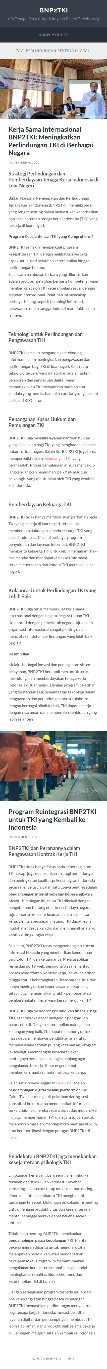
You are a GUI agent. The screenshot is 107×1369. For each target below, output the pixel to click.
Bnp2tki (53, 10)
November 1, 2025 (24, 837)
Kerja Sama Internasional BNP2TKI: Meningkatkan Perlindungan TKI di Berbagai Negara (50, 141)
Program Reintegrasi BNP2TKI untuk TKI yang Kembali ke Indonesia (52, 819)
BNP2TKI (64, 1082)
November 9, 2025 (24, 162)
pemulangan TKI (58, 458)
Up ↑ (70, 1359)
